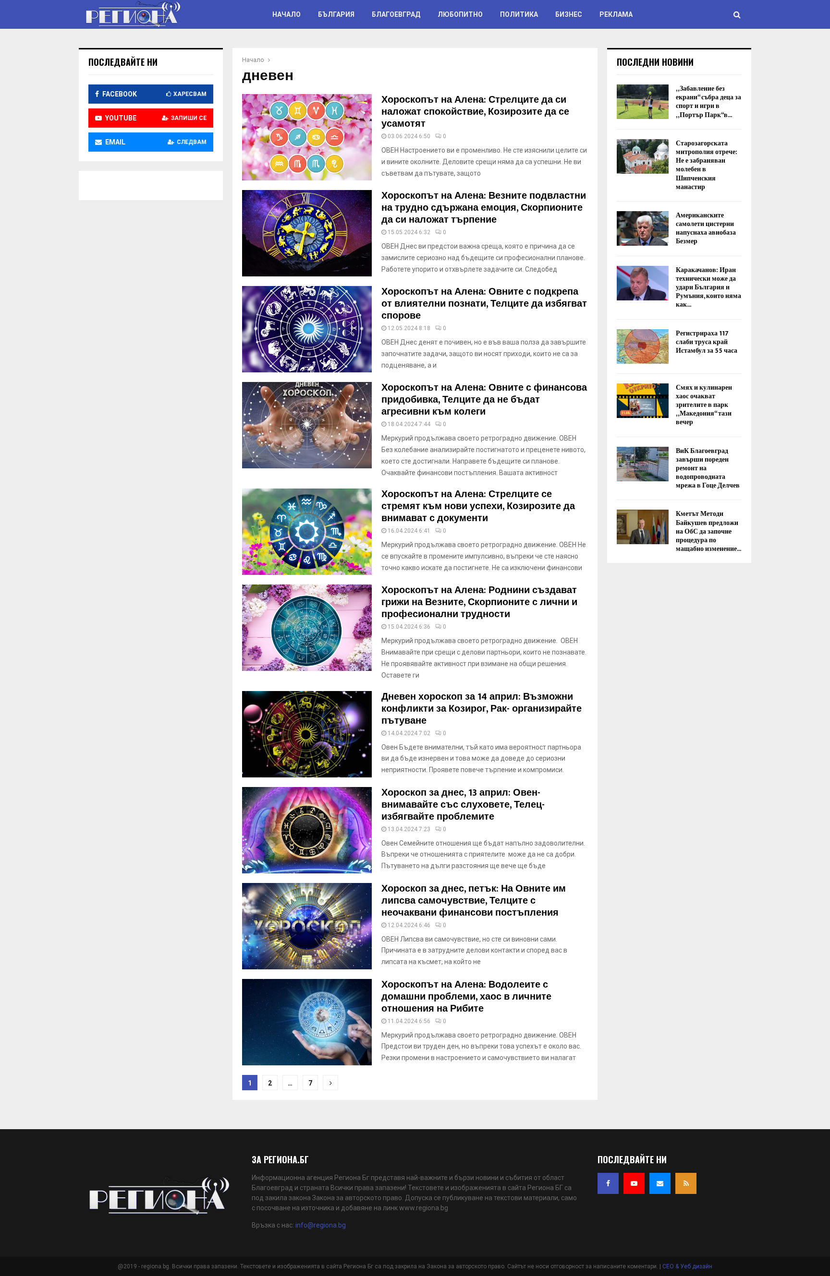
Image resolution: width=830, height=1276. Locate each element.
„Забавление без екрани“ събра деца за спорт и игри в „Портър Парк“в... (708, 101)
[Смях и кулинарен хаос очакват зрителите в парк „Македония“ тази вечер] (643, 400)
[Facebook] (608, 1183)
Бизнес (568, 14)
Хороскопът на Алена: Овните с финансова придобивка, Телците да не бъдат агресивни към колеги (484, 400)
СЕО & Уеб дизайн (687, 1266)
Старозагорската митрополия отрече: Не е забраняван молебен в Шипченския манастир (706, 165)
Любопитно (460, 14)
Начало (286, 14)
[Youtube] (634, 1183)
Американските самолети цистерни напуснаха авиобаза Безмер (706, 228)
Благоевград (396, 14)
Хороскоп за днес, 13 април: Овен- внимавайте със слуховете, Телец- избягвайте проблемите (463, 805)
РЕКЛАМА (616, 14)
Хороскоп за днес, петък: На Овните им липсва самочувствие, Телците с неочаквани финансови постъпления (473, 901)
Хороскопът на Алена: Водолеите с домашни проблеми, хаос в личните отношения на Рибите (466, 997)
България (336, 14)
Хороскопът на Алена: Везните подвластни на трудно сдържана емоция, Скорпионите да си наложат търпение (483, 208)
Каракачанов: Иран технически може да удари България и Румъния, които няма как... (708, 287)
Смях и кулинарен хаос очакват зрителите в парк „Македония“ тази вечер (704, 405)
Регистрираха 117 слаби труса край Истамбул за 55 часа (706, 342)
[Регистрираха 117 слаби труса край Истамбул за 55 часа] (643, 346)
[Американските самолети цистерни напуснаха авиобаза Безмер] (643, 228)
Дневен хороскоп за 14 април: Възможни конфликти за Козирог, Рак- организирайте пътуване (481, 709)
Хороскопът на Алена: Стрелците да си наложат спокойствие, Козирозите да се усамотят (475, 112)
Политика (519, 14)
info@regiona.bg (320, 1225)
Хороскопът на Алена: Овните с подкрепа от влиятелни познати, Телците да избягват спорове (484, 304)
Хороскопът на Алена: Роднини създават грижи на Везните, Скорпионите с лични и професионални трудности (479, 602)
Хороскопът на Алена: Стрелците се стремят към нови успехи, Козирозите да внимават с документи (478, 506)
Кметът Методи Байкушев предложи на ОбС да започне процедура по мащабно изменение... (708, 531)
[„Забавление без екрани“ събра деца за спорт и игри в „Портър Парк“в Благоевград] (643, 101)
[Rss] (685, 1183)
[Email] (660, 1183)
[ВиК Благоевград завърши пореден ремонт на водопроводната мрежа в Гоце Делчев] (643, 464)
